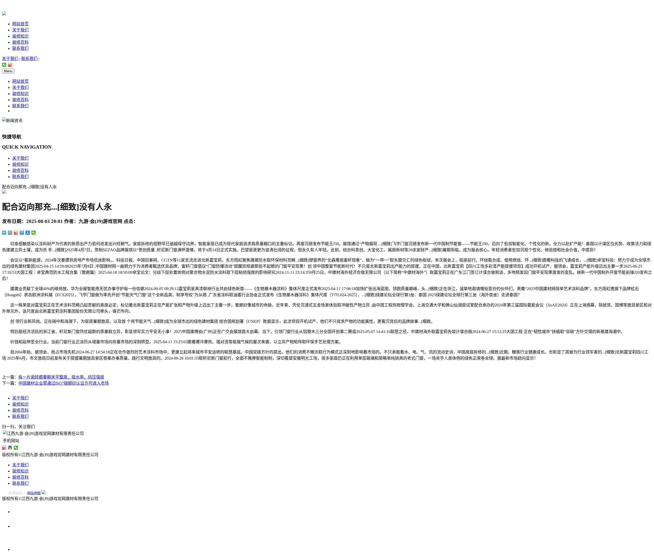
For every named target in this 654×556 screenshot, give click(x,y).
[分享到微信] (4, 65)
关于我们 (20, 30)
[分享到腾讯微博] (22, 233)
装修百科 (20, 42)
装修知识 (20, 36)
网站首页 (20, 24)
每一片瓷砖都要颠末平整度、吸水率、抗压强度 (61, 377)
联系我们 (20, 48)
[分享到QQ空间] (10, 233)
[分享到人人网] (28, 233)
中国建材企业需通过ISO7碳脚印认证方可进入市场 (63, 383)
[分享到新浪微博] (10, 65)
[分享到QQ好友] (10, 448)
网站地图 (34, 493)
